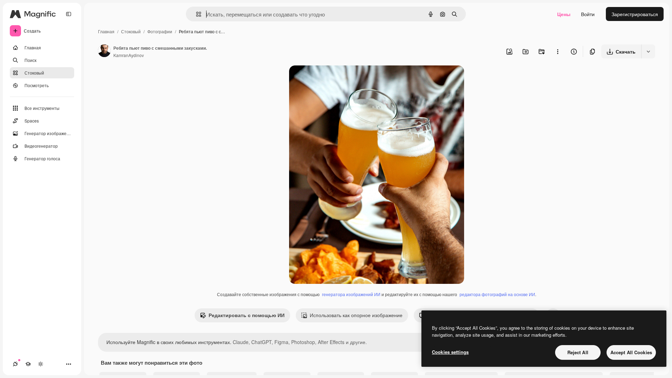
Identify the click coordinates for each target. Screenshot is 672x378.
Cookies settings (450, 352)
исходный (336, 79)
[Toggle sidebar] (68, 14)
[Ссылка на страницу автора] (104, 51)
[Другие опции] (558, 51)
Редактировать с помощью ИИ (247, 315)
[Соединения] (15, 364)
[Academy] (28, 364)
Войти (588, 14)
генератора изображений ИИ (351, 294)
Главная (106, 31)
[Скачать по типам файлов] (648, 51)
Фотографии (159, 31)
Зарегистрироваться (634, 14)
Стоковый (131, 31)
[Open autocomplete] (195, 14)
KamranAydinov (128, 55)
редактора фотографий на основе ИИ (497, 294)
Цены (563, 14)
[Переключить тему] (40, 364)
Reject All (577, 352)
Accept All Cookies (631, 352)
